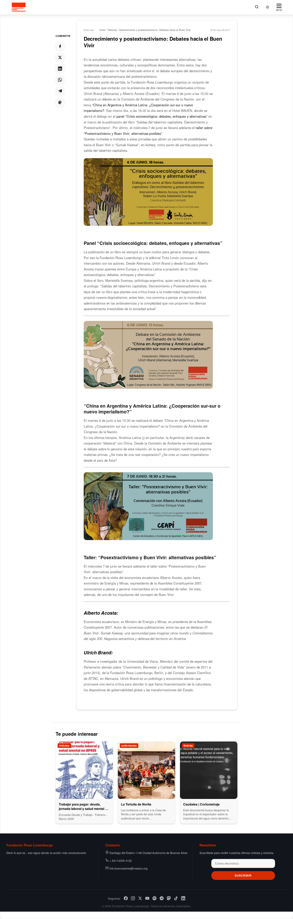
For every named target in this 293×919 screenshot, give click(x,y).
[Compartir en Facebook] (60, 46)
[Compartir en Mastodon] (60, 102)
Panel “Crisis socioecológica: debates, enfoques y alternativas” (153, 243)
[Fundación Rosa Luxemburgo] (19, 7)
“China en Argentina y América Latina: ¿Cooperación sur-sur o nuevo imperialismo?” (152, 408)
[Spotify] (154, 898)
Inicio (102, 30)
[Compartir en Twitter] (60, 57)
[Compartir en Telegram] (60, 91)
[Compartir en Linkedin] (60, 68)
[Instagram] (133, 898)
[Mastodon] (169, 898)
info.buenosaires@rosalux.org (128, 868)
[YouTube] (147, 898)
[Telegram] (162, 898)
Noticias (112, 30)
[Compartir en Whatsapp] (60, 79)
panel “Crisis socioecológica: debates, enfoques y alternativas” (161, 116)
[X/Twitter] (140, 898)
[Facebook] (126, 898)
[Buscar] (256, 7)
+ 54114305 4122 (120, 860)
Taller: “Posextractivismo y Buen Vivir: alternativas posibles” (150, 557)
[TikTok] (176, 898)
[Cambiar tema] (267, 7)
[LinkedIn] (183, 898)
